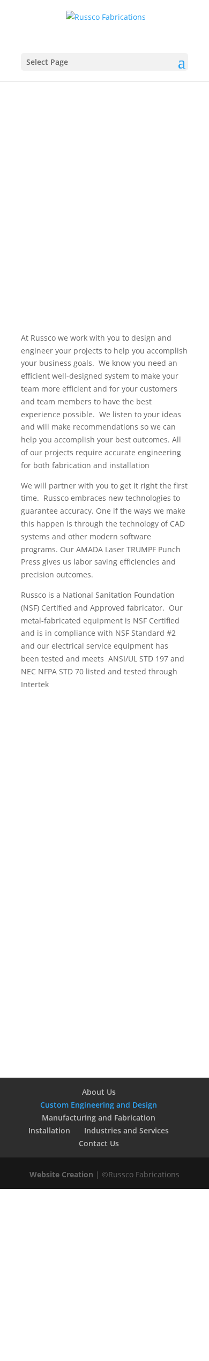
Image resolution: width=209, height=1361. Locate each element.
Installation (49, 1130)
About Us (99, 1092)
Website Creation (62, 1174)
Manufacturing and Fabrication (98, 1117)
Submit (158, 1021)
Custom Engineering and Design (98, 1105)
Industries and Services (126, 1130)
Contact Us (104, 197)
